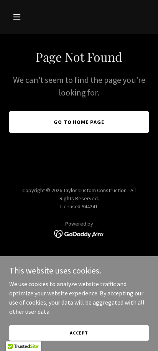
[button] (25, 17)
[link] (79, 233)
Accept (79, 333)
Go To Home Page (79, 122)
